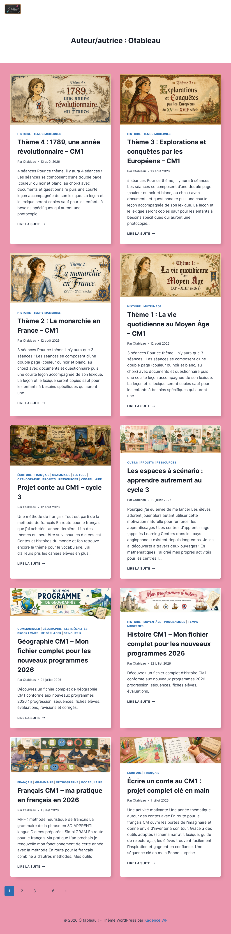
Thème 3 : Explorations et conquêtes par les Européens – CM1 (166, 151)
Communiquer (28, 628)
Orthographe (28, 479)
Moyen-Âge (152, 306)
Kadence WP (156, 920)
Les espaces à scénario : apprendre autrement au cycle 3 (165, 480)
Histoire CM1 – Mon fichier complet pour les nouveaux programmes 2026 (169, 643)
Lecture (79, 475)
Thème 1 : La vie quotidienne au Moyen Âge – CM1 (168, 324)
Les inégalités (76, 628)
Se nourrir (72, 633)
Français (42, 475)
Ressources (68, 479)
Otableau (29, 161)
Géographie (52, 628)
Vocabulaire (91, 479)
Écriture (24, 475)
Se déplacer (51, 633)
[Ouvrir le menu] (222, 8)
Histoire (24, 134)
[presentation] (60, 99)
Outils (132, 462)
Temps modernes (47, 134)
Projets (49, 479)
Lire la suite (31, 224)
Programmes (28, 633)
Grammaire (61, 475)
